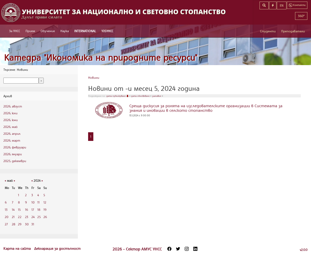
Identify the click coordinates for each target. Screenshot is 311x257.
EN (281, 5)
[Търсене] (264, 5)
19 (44, 209)
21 (13, 217)
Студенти (268, 31)
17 (32, 209)
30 (27, 224)
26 (45, 217)
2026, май (10, 127)
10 (33, 202)
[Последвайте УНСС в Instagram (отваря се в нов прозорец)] (187, 249)
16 (26, 209)
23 (26, 217)
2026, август (12, 106)
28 (13, 224)
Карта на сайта (17, 248)
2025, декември (14, 161)
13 (6, 209)
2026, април (11, 133)
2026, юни (10, 120)
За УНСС (14, 31)
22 (19, 217)
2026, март (11, 140)
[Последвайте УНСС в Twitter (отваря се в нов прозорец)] (178, 249)
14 (13, 209)
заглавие (157, 95)
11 (38, 202)
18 (38, 209)
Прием (30, 31)
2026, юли (10, 113)
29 (19, 224)
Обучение (48, 31)
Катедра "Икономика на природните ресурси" (101, 57)
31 (32, 224)
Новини (93, 77)
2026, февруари (14, 147)
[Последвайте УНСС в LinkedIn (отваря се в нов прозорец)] (195, 249)
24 (33, 217)
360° (301, 16)
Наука (64, 31)
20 (6, 217)
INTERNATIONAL (85, 31)
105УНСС (107, 31)
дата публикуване (116, 95)
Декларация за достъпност (57, 248)
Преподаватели (293, 31)
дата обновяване (140, 95)
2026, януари (12, 154)
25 (39, 217)
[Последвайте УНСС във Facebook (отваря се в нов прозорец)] (169, 249)
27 (6, 224)
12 (44, 202)
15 (19, 209)
